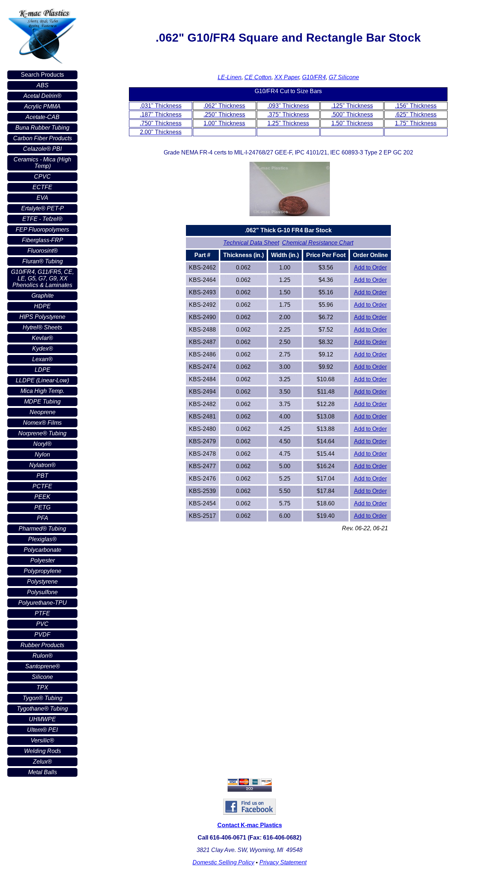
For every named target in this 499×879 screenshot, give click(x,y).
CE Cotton (257, 77)
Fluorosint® (42, 251)
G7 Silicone (344, 77)
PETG (42, 507)
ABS (43, 85)
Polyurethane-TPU (42, 603)
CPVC (42, 176)
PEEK (42, 497)
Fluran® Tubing (42, 261)
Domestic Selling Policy (223, 862)
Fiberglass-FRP (42, 240)
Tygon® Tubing (42, 698)
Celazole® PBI (42, 149)
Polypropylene (42, 571)
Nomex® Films (42, 423)
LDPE (42, 370)
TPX (42, 687)
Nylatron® (42, 465)
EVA (42, 198)
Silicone (42, 677)
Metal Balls (42, 772)
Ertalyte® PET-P (42, 208)
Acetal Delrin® (42, 96)
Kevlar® (42, 338)
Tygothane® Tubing (42, 709)
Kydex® (42, 348)
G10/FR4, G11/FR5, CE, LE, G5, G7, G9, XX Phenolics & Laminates (42, 278)
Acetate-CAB (43, 117)
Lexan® (42, 359)
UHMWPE (42, 719)
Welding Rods (42, 751)
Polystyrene (42, 581)
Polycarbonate (42, 550)
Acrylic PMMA (42, 106)
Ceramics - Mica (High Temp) (42, 162)
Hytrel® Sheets (42, 327)
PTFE (42, 613)
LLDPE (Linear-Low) (42, 380)
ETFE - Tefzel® (42, 219)
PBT (42, 476)
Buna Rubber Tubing (42, 128)
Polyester (42, 560)
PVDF (42, 634)
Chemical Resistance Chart (317, 243)
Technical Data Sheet (251, 243)
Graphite (42, 296)
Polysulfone (42, 592)
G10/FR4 (314, 77)
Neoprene (43, 412)
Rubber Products (42, 645)
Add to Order (370, 267)
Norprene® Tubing (42, 433)
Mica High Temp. (42, 391)
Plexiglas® (42, 539)
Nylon (42, 454)
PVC (42, 624)
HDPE (42, 306)
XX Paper (286, 77)
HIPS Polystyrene (42, 317)
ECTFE (42, 187)
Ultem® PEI (42, 730)
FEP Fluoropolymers (42, 229)
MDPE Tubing (42, 401)
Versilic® (42, 740)
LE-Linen (229, 77)
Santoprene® (42, 666)
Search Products (42, 75)
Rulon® (43, 656)
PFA (42, 518)
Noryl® (42, 444)
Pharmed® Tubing (42, 529)
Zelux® (42, 761)
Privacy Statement (282, 862)
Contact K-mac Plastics (249, 825)
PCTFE (42, 486)
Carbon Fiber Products (42, 138)
